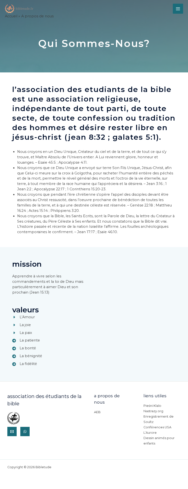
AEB (97, 412)
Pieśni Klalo (152, 406)
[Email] (12, 431)
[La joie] (21, 325)
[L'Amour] (23, 317)
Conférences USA (157, 427)
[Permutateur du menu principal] (178, 9)
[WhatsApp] (25, 431)
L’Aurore (150, 432)
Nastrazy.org (153, 411)
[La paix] (22, 333)
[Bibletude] (19, 8)
